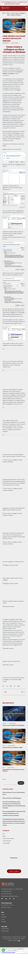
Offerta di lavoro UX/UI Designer (12, 798)
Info (4, 834)
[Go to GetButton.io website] (3, 952)
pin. (11, 686)
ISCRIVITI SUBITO (14, 871)
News (4, 836)
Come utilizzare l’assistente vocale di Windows (13, 770)
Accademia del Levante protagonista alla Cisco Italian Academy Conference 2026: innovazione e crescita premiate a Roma (14, 822)
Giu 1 (4, 767)
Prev (5, 692)
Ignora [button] (22, 4)
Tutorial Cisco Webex (8, 838)
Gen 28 (4, 723)
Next (22, 692)
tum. (18, 686)
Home (3, 13)
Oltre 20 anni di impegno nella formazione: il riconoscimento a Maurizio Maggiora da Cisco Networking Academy (14, 805)
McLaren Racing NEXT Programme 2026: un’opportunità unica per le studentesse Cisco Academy (14, 813)
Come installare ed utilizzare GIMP (12, 747)
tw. (7, 686)
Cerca (4, 779)
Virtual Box (11, 73)
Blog (8, 13)
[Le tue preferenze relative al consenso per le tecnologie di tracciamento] (1, 715)
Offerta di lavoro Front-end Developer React (14, 793)
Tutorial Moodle (7, 841)
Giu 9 (4, 745)
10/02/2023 (6, 43)
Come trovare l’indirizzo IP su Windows (13, 725)
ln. (14, 686)
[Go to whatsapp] (3, 950)
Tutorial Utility (14, 43)
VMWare (5, 73)
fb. (3, 686)
